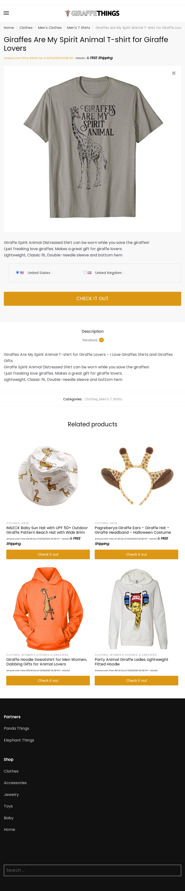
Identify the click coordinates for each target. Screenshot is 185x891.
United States (38, 272)
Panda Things (16, 728)
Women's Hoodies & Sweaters (44, 655)
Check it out (92, 298)
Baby (8, 818)
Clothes (26, 27)
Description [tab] (93, 331)
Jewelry (11, 794)
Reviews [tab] (90, 340)
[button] (174, 73)
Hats (25, 523)
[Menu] (6, 13)
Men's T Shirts (78, 27)
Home (9, 27)
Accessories (15, 783)
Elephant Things (19, 740)
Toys (8, 806)
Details (80, 58)
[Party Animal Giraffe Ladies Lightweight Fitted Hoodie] (136, 609)
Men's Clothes (50, 27)
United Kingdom (108, 272)
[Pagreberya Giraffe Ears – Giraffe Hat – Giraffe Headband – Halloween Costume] (136, 477)
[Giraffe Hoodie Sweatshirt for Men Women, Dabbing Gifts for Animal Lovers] (48, 609)
